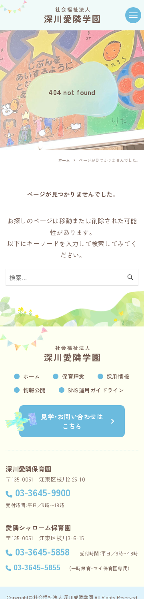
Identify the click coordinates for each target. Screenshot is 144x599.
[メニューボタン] (133, 15)
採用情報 (117, 376)
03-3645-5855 (37, 567)
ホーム (31, 376)
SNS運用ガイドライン (96, 390)
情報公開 (34, 390)
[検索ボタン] (130, 277)
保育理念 (73, 376)
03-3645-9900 (42, 492)
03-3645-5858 (42, 551)
